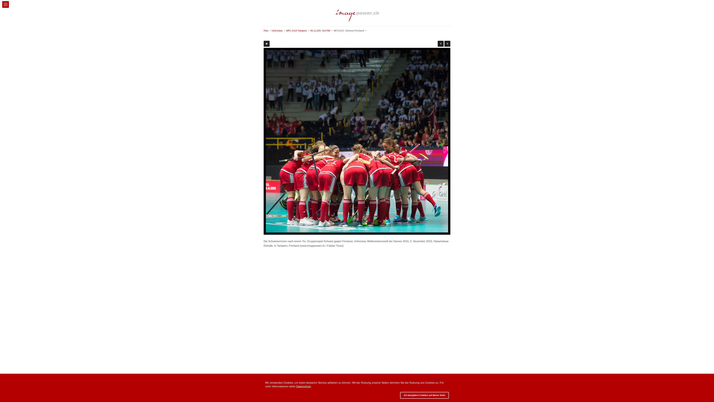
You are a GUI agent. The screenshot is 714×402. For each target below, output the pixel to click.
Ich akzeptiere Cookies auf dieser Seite (424, 395)
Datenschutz (303, 386)
